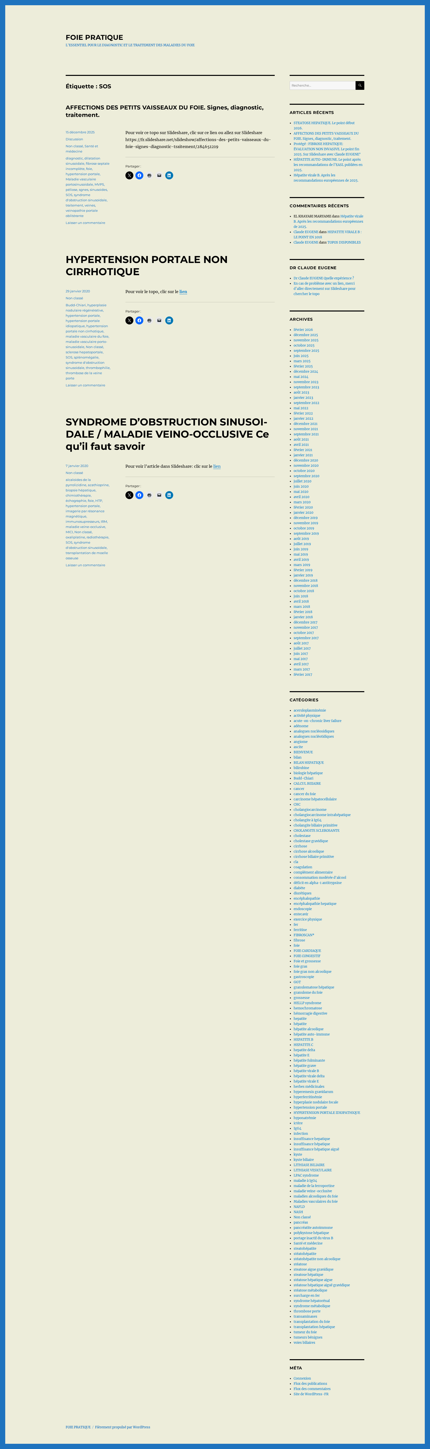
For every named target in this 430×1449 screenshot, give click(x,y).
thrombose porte (307, 1311)
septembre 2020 (306, 476)
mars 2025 (302, 361)
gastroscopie (304, 977)
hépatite (300, 1024)
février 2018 (303, 612)
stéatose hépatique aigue (313, 1280)
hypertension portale (83, 174)
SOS (69, 195)
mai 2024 (301, 377)
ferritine (300, 930)
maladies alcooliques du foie (316, 1196)
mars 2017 (302, 669)
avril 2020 (301, 497)
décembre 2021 (306, 424)
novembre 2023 (306, 382)
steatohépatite (305, 1248)
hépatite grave (305, 1066)
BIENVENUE (303, 752)
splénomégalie (86, 357)
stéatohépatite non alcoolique (317, 1259)
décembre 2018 (306, 580)
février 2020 (303, 507)
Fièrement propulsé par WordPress (122, 1427)
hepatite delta (304, 1050)
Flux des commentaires (312, 1389)
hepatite (300, 1019)
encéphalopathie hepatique (315, 904)
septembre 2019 (306, 533)
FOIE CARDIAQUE (307, 951)
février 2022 (303, 413)
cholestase (302, 836)
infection (301, 1134)
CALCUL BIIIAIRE (307, 783)
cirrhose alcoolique (309, 851)
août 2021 (301, 439)
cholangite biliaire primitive (315, 825)
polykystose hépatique (311, 1233)
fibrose (299, 940)
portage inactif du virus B (313, 1238)
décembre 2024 (306, 371)
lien (183, 291)
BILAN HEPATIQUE (309, 763)
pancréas (301, 1222)
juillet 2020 (302, 481)
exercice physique (308, 919)
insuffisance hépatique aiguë (316, 1149)
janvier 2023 (303, 398)
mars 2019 (302, 565)
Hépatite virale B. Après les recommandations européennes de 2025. (328, 221)
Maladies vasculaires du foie (316, 1201)
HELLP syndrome (307, 1003)
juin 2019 (301, 549)
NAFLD (299, 1207)
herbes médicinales (309, 1087)
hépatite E (301, 1055)
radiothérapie (97, 537)
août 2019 (301, 539)
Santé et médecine (308, 1243)
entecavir (301, 914)
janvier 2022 (303, 418)
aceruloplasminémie (310, 710)
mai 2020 (301, 492)
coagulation (303, 867)
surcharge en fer (307, 1296)
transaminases (305, 1316)
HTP (98, 501)
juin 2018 (301, 596)
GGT (297, 982)
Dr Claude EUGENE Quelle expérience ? (324, 278)
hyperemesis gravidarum (313, 1092)
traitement (74, 205)
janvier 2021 (303, 455)
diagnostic (74, 158)
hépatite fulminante (309, 1060)
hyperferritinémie (308, 1097)
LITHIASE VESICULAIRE (313, 1170)
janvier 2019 (303, 575)
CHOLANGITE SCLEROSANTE (316, 830)
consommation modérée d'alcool (320, 878)
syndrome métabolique (312, 1306)
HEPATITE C (303, 1045)
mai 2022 (301, 408)
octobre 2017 (304, 633)
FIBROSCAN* (304, 935)
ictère (298, 1123)
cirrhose (300, 846)
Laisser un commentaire (85, 223)
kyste (298, 1154)
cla (296, 862)
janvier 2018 (303, 617)
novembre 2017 (306, 627)
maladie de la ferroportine (314, 1186)
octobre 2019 (304, 528)
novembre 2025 (306, 340)
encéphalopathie (307, 898)
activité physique (307, 716)
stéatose (300, 1264)
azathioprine (98, 485)
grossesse (302, 998)
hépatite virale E (306, 1081)
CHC (297, 804)
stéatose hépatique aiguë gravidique (322, 1285)
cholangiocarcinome (310, 810)
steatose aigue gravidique (313, 1269)
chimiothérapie (78, 495)
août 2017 (301, 643)
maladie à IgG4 (305, 1181)
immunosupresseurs (82, 521)
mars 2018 (302, 607)
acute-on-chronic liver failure (317, 721)
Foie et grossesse (307, 961)
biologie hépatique (308, 773)
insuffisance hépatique (312, 1144)
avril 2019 (301, 560)
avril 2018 (301, 601)
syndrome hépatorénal (312, 1301)
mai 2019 (301, 554)
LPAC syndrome (306, 1175)
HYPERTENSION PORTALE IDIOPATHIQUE (327, 1113)
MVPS (99, 184)
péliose (71, 190)
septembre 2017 (306, 638)
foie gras (300, 966)
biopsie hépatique (81, 490)
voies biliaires (304, 1343)
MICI (69, 532)
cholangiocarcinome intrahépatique (322, 815)
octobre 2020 (304, 471)
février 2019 (303, 570)
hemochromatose (308, 1008)
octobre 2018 (304, 591)
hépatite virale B (306, 1071)
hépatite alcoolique (308, 1029)
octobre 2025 (304, 345)
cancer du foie (305, 794)
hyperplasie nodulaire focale (316, 1102)
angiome (301, 742)
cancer (299, 789)
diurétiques (303, 893)
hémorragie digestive (310, 1013)
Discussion (74, 139)
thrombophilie (98, 368)
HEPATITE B (303, 1039)
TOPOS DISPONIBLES (344, 242)
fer (296, 925)
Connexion (302, 1378)
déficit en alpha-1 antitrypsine (318, 883)
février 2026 (303, 330)
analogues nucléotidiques (314, 736)
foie (89, 169)
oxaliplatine (75, 537)
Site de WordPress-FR (311, 1394)
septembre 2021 (306, 434)
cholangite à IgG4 (308, 820)
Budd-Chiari (76, 305)
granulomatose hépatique (314, 987)
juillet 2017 (302, 648)
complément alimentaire (313, 872)
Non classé (74, 146)
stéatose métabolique (310, 1290)
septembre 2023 (306, 387)
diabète (299, 888)
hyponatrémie (305, 1118)
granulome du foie (308, 992)
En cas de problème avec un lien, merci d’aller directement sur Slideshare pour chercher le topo (325, 288)
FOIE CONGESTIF (307, 956)
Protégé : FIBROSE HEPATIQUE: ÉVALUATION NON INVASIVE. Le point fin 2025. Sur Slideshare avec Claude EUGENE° (327, 149)
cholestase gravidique (311, 841)
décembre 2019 (306, 518)
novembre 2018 (306, 586)
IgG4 (297, 1128)
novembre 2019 (306, 523)
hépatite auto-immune (312, 1034)
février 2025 (303, 366)
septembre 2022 (306, 403)
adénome (301, 726)
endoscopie (303, 909)
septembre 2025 (306, 351)
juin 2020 (301, 486)
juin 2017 (301, 654)
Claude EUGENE (306, 232)
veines (90, 205)
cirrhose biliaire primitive (314, 857)
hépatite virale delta (309, 1076)
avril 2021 (301, 445)
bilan (298, 757)
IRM (104, 521)
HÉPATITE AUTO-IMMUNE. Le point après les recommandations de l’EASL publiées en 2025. (328, 164)
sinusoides (98, 190)
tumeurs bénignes (308, 1337)
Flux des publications (310, 1384)
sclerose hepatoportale (84, 352)
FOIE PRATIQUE (94, 37)
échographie (76, 501)
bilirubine (301, 768)
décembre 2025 (306, 335)
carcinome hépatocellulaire (315, 799)
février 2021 (303, 450)
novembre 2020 (306, 466)
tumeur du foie (305, 1332)
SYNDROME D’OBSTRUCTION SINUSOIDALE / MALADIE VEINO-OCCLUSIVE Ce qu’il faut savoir (167, 434)
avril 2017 (301, 664)
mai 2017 (301, 659)
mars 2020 (302, 502)
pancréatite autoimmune (313, 1228)
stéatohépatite (305, 1254)
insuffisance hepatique (312, 1139)
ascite (298, 747)
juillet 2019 (302, 544)
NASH (298, 1212)
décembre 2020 (306, 460)
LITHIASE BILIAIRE (309, 1165)
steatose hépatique (308, 1275)
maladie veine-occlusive (85, 527)
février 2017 (303, 675)
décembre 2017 (306, 622)
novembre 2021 (306, 429)
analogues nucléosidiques (314, 731)
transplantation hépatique (314, 1327)
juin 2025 (301, 356)
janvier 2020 (303, 513)
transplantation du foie (312, 1322)
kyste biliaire (304, 1160)
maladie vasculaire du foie (87, 336)
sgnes (83, 190)
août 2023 (301, 392)
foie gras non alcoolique (312, 972)
